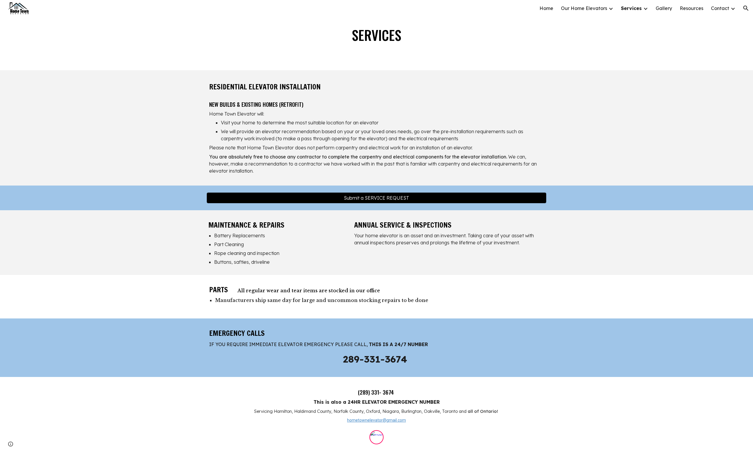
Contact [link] (720, 8)
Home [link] (546, 8)
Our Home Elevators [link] (584, 8)
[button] (746, 8)
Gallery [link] (664, 8)
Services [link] (631, 8)
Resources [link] (691, 8)
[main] (376, 35)
